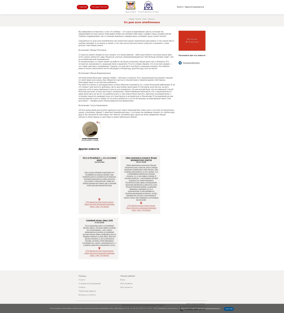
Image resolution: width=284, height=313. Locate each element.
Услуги (82, 280)
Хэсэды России (99, 7)
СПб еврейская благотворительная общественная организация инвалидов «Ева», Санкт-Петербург (99, 204)
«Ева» (145, 19)
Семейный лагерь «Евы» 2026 (99, 220)
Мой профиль (126, 283)
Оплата (82, 287)
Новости (151, 19)
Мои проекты (126, 287)
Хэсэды (138, 19)
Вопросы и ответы (87, 295)
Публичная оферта (87, 291)
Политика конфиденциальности (208, 308)
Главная (82, 7)
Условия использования (90, 283)
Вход (122, 280)
